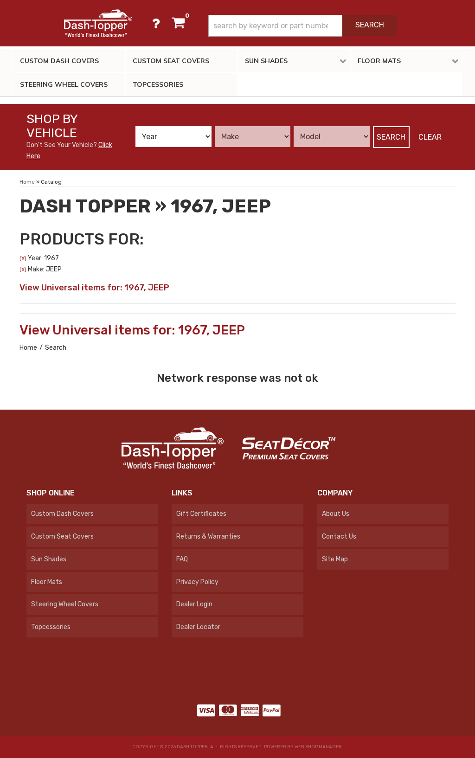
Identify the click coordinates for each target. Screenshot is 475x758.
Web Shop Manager (318, 747)
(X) (22, 258)
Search (391, 137)
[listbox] (173, 136)
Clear (430, 137)
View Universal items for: (94, 288)
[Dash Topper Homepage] (98, 23)
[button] (302, 26)
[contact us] (155, 23)
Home (28, 348)
